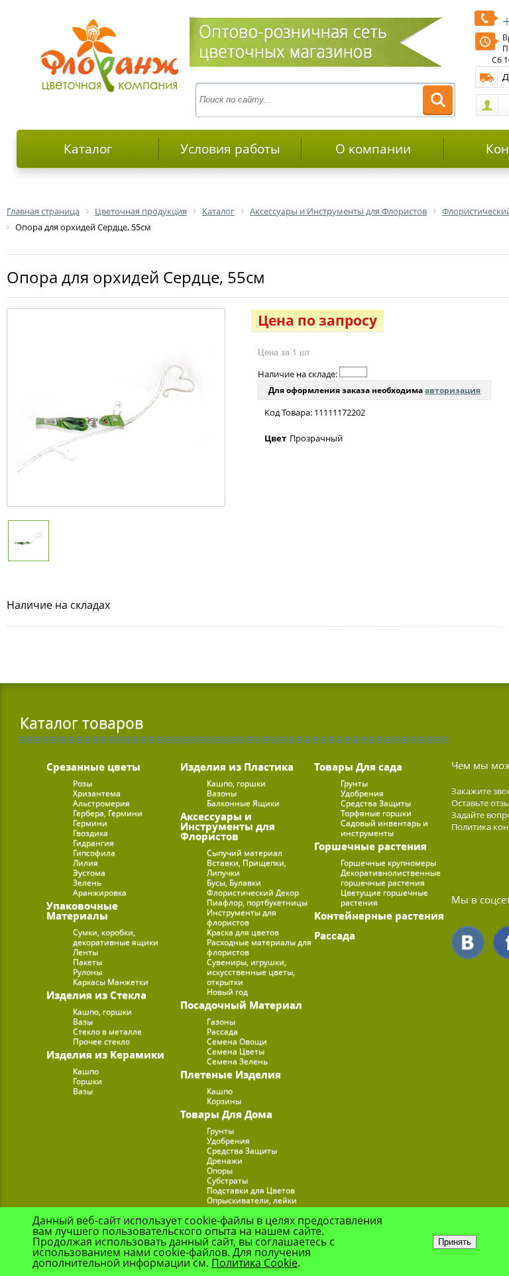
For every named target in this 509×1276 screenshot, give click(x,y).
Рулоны (87, 972)
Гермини (90, 823)
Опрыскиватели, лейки (252, 1200)
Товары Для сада (358, 766)
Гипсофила (94, 853)
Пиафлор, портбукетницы (257, 902)
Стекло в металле (107, 1031)
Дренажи (225, 1160)
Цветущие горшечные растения (384, 897)
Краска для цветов (243, 932)
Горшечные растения (370, 845)
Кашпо (86, 1071)
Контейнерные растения (379, 915)
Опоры (220, 1170)
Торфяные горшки (376, 813)
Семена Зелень (237, 1061)
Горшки (87, 1081)
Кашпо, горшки (102, 1012)
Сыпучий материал (244, 853)
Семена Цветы (235, 1051)
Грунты (220, 1131)
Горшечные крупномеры (388, 863)
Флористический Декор (253, 892)
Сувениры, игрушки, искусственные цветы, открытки (251, 972)
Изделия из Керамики (105, 1054)
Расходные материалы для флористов (259, 947)
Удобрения (228, 1141)
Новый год (227, 992)
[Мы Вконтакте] (467, 942)
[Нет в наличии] (353, 372)
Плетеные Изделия (230, 1074)
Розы (82, 783)
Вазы (83, 1021)
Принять (454, 1242)
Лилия (85, 863)
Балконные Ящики (243, 803)
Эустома (89, 873)
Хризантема (97, 793)
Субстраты (227, 1180)
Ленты (85, 952)
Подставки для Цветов (251, 1190)
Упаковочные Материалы (82, 910)
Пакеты (87, 962)
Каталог (88, 149)
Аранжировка (100, 892)
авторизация (453, 390)
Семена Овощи (237, 1041)
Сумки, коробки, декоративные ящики (115, 937)
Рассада (222, 1031)
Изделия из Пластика (237, 766)
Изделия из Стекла (96, 994)
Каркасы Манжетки (110, 982)
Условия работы (230, 149)
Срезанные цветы (93, 766)
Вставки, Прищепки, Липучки (246, 868)
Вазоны (222, 793)
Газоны (221, 1021)
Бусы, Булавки (234, 883)
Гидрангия (93, 843)
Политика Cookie (254, 1262)
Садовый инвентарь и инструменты (384, 828)
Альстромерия (101, 803)
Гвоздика (90, 833)
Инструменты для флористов (241, 917)
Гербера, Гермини (107, 813)
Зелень (87, 883)
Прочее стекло (101, 1041)
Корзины (224, 1101)
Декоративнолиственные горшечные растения (391, 878)
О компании (373, 149)
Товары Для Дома (226, 1113)
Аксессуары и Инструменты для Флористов (227, 826)
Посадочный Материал (241, 1004)
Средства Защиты (242, 1151)
